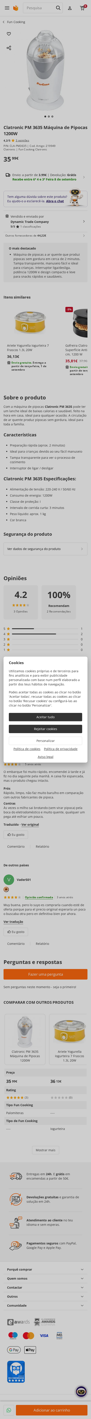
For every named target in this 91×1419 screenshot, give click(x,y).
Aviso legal (45, 757)
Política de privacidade (61, 749)
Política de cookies (26, 749)
